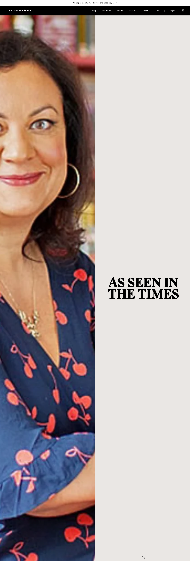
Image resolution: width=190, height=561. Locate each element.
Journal (120, 11)
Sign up (112, 3)
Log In (172, 11)
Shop (94, 11)
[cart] (183, 10)
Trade (157, 11)
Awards (132, 11)
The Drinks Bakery (19, 10)
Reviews (145, 11)
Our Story (107, 11)
